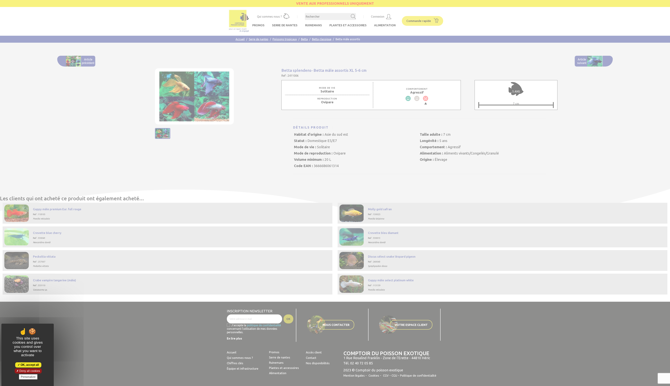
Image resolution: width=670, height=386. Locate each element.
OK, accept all (29, 364)
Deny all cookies (29, 370)
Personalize (28, 376)
